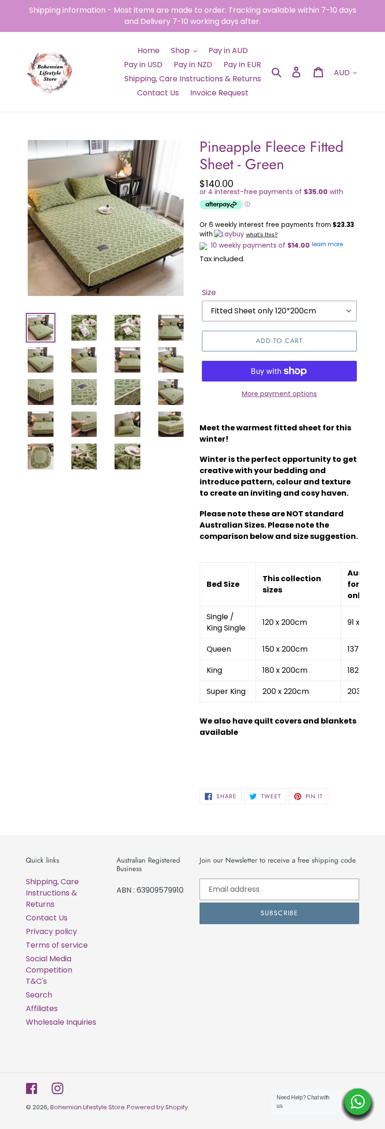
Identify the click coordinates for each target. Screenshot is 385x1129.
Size (209, 292)
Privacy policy (51, 931)
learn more (327, 244)
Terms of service (57, 945)
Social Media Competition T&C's (49, 970)
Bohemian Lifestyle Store (87, 1107)
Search (39, 994)
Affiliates (42, 1008)
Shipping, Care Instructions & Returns (52, 893)
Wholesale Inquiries (61, 1022)
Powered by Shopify (157, 1107)
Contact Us (47, 917)
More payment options (279, 393)
